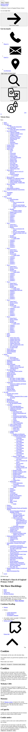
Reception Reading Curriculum (21, 437)
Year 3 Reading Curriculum (20, 446)
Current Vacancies (14, 174)
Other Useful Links (18, 518)
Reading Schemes (17, 470)
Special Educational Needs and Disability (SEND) (17, 511)
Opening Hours (10, 146)
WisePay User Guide (15, 365)
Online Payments (11, 364)
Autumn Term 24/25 (15, 339)
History (12, 491)
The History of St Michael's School (15, 178)
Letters (8, 195)
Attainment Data (14, 538)
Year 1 (8, 223)
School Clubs (10, 375)
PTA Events (13, 357)
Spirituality (12, 142)
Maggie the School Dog (16, 126)
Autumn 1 (12, 214)
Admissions (10, 395)
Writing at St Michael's (18, 476)
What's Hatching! (19, 600)
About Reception (14, 199)
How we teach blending (19, 205)
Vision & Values (14, 143)
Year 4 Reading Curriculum (20, 448)
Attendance (9, 361)
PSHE (11, 502)
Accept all (9, 664)
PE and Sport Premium (12, 402)
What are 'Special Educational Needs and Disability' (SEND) (18, 515)
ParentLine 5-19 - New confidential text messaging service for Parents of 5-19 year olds (21, 522)
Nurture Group (13, 530)
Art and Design (14, 494)
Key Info (6, 392)
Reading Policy (17, 474)
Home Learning (14, 226)
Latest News (7, 592)
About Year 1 (13, 224)
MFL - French (13, 501)
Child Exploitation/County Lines (18, 554)
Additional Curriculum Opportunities (15, 409)
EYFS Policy (13, 213)
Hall (11, 185)
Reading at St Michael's (19, 434)
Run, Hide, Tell (14, 566)
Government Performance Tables (18, 541)
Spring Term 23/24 (14, 342)
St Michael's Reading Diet (19, 435)
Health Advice (10, 386)
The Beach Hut (14, 164)
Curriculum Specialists (15, 157)
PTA (8, 355)
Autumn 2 (12, 216)
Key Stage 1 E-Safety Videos (17, 378)
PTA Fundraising (14, 358)
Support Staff (13, 159)
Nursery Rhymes (20, 466)
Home (5, 122)
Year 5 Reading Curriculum (20, 451)
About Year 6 (13, 318)
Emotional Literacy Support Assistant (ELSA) (17, 528)
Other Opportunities (18, 423)
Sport (8, 336)
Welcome (9, 125)
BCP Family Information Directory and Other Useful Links (18, 548)
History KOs (16, 428)
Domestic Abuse (14, 555)
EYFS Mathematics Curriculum (18, 483)
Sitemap (6, 607)
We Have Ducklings (9, 594)
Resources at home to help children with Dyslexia (19, 534)
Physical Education (14, 498)
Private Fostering (14, 561)
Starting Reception (11, 374)
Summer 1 (12, 220)
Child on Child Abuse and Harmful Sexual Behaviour (18, 552)
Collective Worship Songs (16, 133)
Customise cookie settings (19, 664)
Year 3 (8, 265)
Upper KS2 (13, 154)
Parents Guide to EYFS (16, 212)
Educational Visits (17, 411)
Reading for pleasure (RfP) (19, 471)
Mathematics (13, 481)
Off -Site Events (14, 346)
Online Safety (16, 238)
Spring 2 (12, 219)
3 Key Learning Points (15, 424)
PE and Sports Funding (15, 403)
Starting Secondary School (13, 360)
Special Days (16, 421)
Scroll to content (5, 4)
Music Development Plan (13, 571)
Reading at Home (17, 210)
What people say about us (13, 188)
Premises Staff (13, 161)
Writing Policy (16, 480)
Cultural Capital (14, 431)
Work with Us (10, 170)
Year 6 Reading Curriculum (20, 454)
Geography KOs (17, 427)
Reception (9, 198)
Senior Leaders (13, 156)
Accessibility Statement (12, 615)
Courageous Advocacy (15, 136)
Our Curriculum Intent (15, 406)
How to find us (10, 177)
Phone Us (6, 44)
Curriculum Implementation (16, 407)
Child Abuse (13, 550)
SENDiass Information (18, 526)
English (12, 432)
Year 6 (8, 316)
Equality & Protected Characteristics (16, 189)
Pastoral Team (13, 160)
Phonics (12, 200)
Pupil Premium (10, 400)
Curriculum (9, 404)
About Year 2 (13, 249)
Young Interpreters (11, 350)
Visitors (15, 420)
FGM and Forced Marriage (16, 558)
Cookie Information (11, 612)
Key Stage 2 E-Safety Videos (17, 379)
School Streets (10, 388)
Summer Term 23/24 (15, 340)
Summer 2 (12, 221)
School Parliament (11, 351)
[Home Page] (4, 5)
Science (12, 488)
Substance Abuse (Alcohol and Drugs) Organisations (17, 564)
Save (14, 730)
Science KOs (16, 430)
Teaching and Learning (12, 393)
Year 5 (8, 300)
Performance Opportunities (19, 416)
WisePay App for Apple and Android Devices (17, 367)
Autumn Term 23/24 (15, 343)
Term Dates (10, 362)
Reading (12, 209)
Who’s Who (10, 149)
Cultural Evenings (11, 390)
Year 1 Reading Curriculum (20, 440)
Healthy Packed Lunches (16, 371)
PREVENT (13, 559)
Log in (5, 573)
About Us (6, 124)
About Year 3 (13, 266)
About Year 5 (13, 301)
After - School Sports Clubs (17, 344)
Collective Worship (14, 132)
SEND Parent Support (15, 531)
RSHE (14, 504)
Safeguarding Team (15, 168)
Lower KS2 (13, 153)
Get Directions (7, 70)
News (5, 191)
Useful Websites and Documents (18, 381)
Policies (9, 505)
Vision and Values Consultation (17, 129)
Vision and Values (11, 128)
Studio (11, 186)
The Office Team (14, 166)
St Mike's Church (14, 135)
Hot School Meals (11, 369)
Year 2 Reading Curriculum (20, 443)
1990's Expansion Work (16, 181)
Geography (12, 490)
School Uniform (11, 372)
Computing (12, 492)
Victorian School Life (15, 179)
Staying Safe (13, 237)
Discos (8, 335)
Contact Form (10, 147)
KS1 (11, 152)
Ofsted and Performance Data (14, 536)
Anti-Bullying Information (16, 545)
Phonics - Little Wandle (19, 456)
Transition (9, 353)
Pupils (5, 196)
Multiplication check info (16, 290)
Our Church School (11, 131)
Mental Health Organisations (17, 562)
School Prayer (13, 139)
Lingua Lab (10, 382)
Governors (15, 175)
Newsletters (10, 192)
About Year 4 (13, 283)
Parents (5, 354)
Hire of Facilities (11, 184)
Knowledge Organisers (15, 425)
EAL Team (12, 163)
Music (11, 499)
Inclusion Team (14, 167)
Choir (8, 333)
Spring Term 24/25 (14, 337)
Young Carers (10, 349)
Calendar (9, 193)
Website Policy (10, 614)
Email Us (6, 57)
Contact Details (10, 145)
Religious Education (15, 138)
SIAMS (12, 140)
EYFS (11, 150)
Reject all (3, 664)
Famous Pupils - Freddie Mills (17, 182)
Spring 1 (12, 217)
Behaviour (9, 399)
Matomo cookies (9, 702)
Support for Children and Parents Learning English (18, 384)
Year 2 (8, 248)
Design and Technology (16, 495)
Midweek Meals (11, 389)
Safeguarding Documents (16, 557)
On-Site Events (13, 347)
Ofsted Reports (13, 537)
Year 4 (8, 281)
